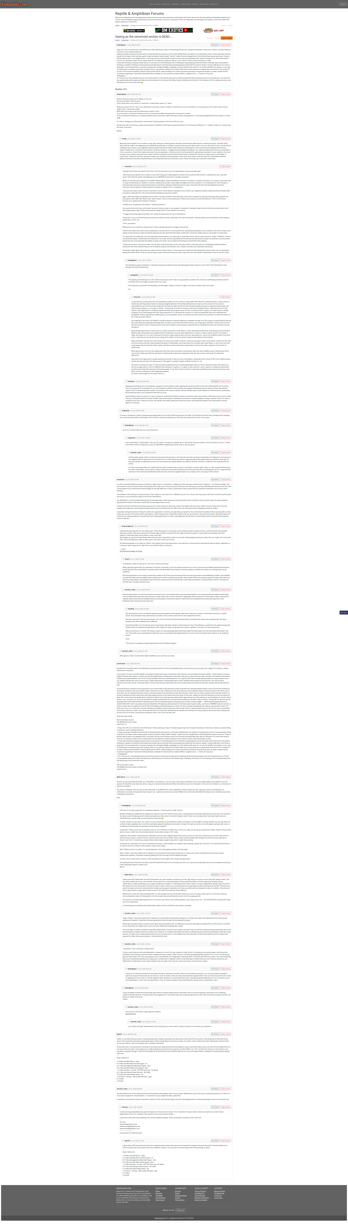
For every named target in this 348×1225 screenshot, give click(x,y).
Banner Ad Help (219, 1191)
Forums (177, 1198)
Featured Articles (181, 1196)
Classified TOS (199, 1193)
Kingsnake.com (160, 1218)
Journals (157, 4)
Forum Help (218, 1198)
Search (224, 25)
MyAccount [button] (214, 4)
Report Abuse (226, 45)
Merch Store (204, 4)
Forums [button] (194, 4)
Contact (215, 45)
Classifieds (159, 1196)
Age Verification (200, 1196)
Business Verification (202, 1198)
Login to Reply (227, 38)
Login (231, 25)
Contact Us (218, 1196)
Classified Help (219, 1193)
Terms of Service (200, 1191)
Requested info (131, 1014)
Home (151, 4)
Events (177, 1193)
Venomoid (125, 25)
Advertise (159, 1193)
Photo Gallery (186, 4)
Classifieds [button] (175, 4)
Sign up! (181, 1210)
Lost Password (161, 1198)
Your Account (160, 1200)
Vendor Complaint (201, 1200)
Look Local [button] (165, 4)
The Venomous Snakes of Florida (131, 551)
